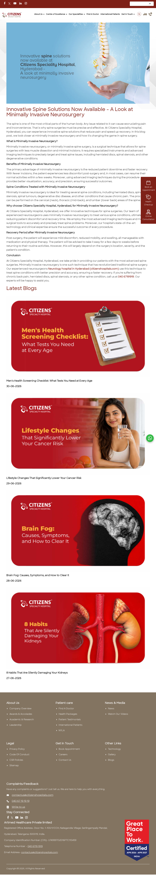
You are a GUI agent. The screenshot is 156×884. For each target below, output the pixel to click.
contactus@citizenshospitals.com (32, 795)
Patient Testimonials (70, 719)
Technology (114, 749)
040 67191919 (126, 276)
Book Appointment (69, 749)
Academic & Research (21, 719)
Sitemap (14, 765)
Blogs (111, 760)
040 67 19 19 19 (20, 801)
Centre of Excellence (56, 14)
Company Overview (20, 708)
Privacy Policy (17, 749)
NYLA (62, 730)
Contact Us (65, 760)
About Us (38, 14)
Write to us (18, 807)
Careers (63, 754)
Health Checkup (148, 203)
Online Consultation (148, 218)
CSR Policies (16, 760)
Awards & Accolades (20, 714)
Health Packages (68, 714)
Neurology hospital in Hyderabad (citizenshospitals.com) (83, 268)
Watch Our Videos (118, 714)
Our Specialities (76, 14)
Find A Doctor (66, 708)
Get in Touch (127, 14)
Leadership (15, 725)
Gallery (112, 754)
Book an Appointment (148, 188)
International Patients (110, 14)
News (111, 708)
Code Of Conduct (19, 754)
